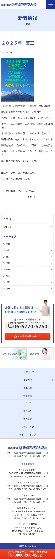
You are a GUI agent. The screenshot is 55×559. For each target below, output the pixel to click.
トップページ (27, 372)
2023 (5, 263)
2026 (5, 244)
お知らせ (7, 226)
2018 (5, 288)
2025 (5, 250)
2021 (5, 275)
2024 (5, 256)
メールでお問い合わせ (29, 336)
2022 (5, 269)
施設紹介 (27, 411)
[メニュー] (50, 4)
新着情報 (27, 395)
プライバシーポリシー (27, 434)
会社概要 (27, 387)
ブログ (27, 403)
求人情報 (27, 418)
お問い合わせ (27, 426)
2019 (5, 282)
